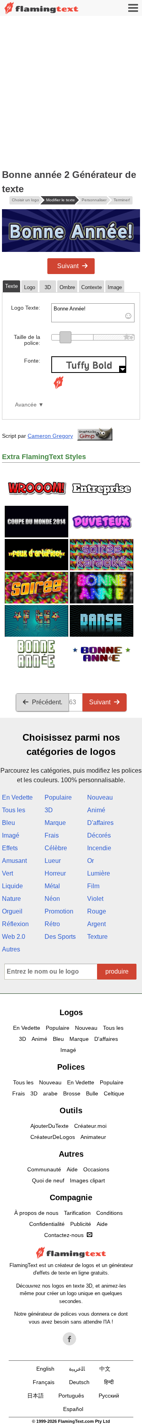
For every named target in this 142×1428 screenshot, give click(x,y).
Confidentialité (47, 1224)
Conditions (109, 1213)
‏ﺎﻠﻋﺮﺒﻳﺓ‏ (77, 1369)
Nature (11, 898)
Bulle (92, 1093)
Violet (95, 898)
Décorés (99, 835)
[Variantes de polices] (58, 389)
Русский (109, 1395)
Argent (96, 924)
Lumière (98, 873)
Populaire (58, 797)
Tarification (77, 1213)
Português (71, 1395)
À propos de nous (36, 1213)
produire (117, 971)
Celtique (114, 1093)
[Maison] (41, 8)
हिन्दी (109, 1382)
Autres (11, 949)
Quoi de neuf (48, 1180)
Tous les (13, 810)
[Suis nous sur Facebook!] (69, 1339)
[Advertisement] (71, 91)
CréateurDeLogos (52, 1137)
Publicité (80, 1224)
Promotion (59, 911)
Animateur (93, 1137)
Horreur (55, 873)
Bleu (8, 822)
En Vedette (17, 797)
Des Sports (60, 936)
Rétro (52, 924)
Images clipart (87, 1180)
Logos (71, 1012)
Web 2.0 (13, 936)
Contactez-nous (64, 1235)
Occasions (96, 1169)
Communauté (44, 1169)
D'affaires (100, 822)
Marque (55, 822)
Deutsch (79, 1382)
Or (90, 860)
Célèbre (56, 848)
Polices (71, 1067)
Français (43, 1382)
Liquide (12, 886)
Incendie (99, 848)
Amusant (14, 860)
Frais (52, 835)
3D (49, 810)
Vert (7, 873)
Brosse (71, 1093)
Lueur (53, 860)
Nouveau (100, 797)
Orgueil (12, 911)
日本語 (35, 1395)
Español (73, 1409)
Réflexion (15, 924)
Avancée (26, 405)
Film (93, 886)
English (45, 1369)
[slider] (65, 337)
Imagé (10, 835)
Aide (72, 1169)
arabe (50, 1093)
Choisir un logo (25, 200)
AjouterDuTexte (49, 1126)
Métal (52, 886)
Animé (96, 810)
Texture (97, 936)
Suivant (67, 266)
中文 (104, 1369)
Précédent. (47, 702)
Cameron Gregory (50, 436)
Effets (10, 848)
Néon (52, 898)
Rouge (96, 911)
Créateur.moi (90, 1126)
